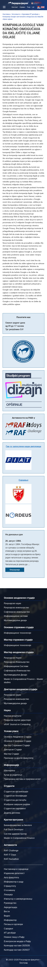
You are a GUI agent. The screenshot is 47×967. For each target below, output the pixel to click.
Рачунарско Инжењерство (16, 662)
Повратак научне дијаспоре (17, 720)
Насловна (6, 14)
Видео (7, 916)
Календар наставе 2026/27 (17, 950)
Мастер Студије (11, 754)
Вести (7, 911)
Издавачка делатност (14, 873)
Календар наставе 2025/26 (17, 945)
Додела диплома (12, 813)
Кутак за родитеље (13, 775)
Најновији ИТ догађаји (30, 14)
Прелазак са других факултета (18, 758)
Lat (33, 7)
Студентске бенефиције (15, 796)
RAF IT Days (10, 855)
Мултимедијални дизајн (15, 620)
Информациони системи (16, 616)
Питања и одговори (13, 924)
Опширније (15, 570)
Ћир (28, 7)
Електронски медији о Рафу (17, 941)
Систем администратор (15, 834)
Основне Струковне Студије (17, 741)
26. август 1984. (13, 541)
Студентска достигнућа (15, 800)
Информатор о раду (13, 882)
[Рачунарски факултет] (18, 3)
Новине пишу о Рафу (14, 937)
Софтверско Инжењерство (17, 671)
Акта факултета (11, 877)
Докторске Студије (13, 749)
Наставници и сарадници (16, 869)
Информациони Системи (16, 666)
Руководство (10, 903)
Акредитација (10, 907)
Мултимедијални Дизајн (15, 675)
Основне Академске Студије (17, 737)
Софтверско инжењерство (17, 612)
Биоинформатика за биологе (18, 825)
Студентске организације (16, 791)
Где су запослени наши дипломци (23, 446)
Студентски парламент (15, 808)
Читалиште (16, 14)
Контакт (15, 7)
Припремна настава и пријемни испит (22, 779)
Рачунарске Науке (13, 658)
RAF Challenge (11, 850)
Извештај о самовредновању (18, 899)
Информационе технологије (17, 633)
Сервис (22, 7)
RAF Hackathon (11, 859)
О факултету (10, 886)
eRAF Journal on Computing (17, 724)
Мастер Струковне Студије (17, 745)
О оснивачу (9, 890)
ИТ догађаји (10, 933)
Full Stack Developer (13, 829)
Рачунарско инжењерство (16, 607)
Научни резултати (12, 716)
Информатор (10, 920)
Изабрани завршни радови (17, 804)
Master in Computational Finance (19, 838)
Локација (8, 894)
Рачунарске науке (12, 603)
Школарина (9, 770)
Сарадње (23, 480)
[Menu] (3, 7)
